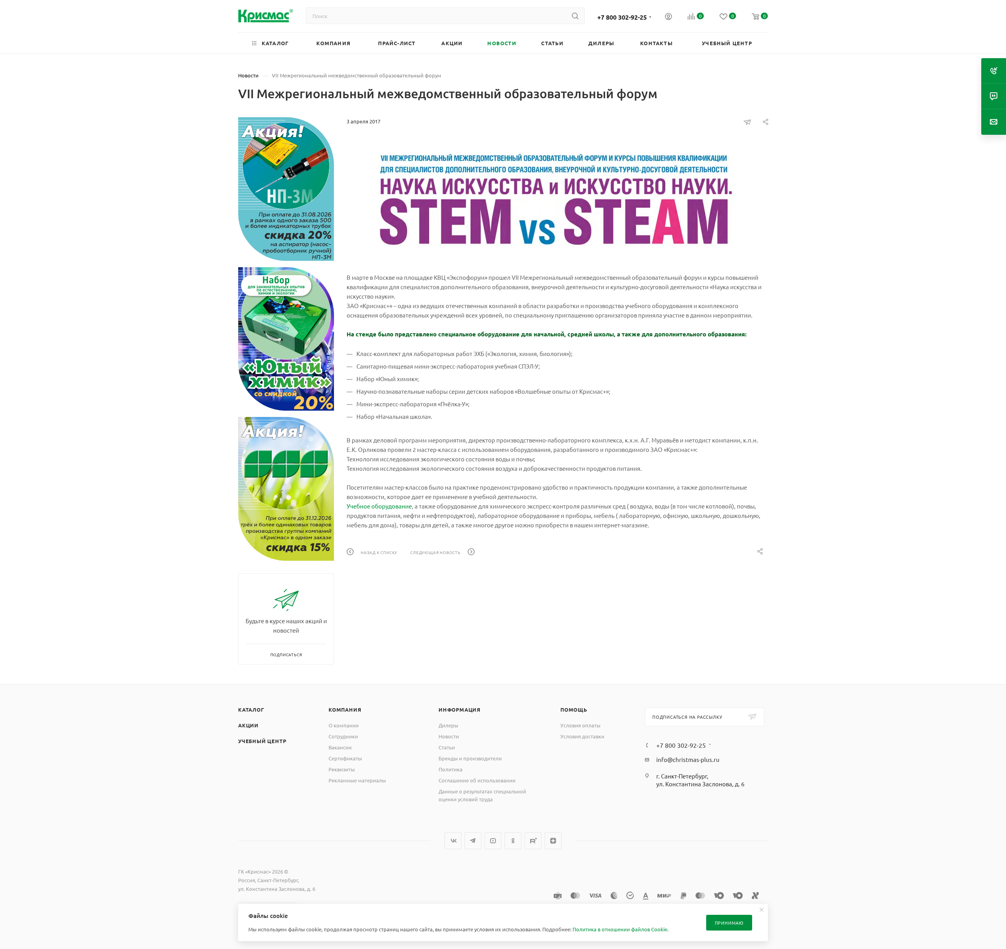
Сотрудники (343, 736)
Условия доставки (582, 736)
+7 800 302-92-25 (622, 17)
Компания (345, 709)
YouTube (493, 840)
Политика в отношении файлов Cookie (620, 929)
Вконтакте (452, 840)
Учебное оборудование (379, 506)
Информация (460, 709)
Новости (449, 736)
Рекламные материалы (357, 780)
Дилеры (448, 725)
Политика (451, 769)
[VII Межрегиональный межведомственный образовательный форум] (557, 199)
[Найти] (575, 15)
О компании (344, 725)
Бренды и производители (470, 758)
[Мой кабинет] (668, 17)
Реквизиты (342, 769)
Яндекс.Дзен (553, 840)
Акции (248, 725)
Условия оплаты (580, 725)
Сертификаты (345, 758)
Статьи (447, 747)
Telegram (472, 840)
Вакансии (340, 747)
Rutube (533, 840)
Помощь (573, 709)
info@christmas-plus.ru (688, 759)
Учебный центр (262, 741)
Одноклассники (513, 840)
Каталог (251, 709)
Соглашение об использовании (477, 780)
